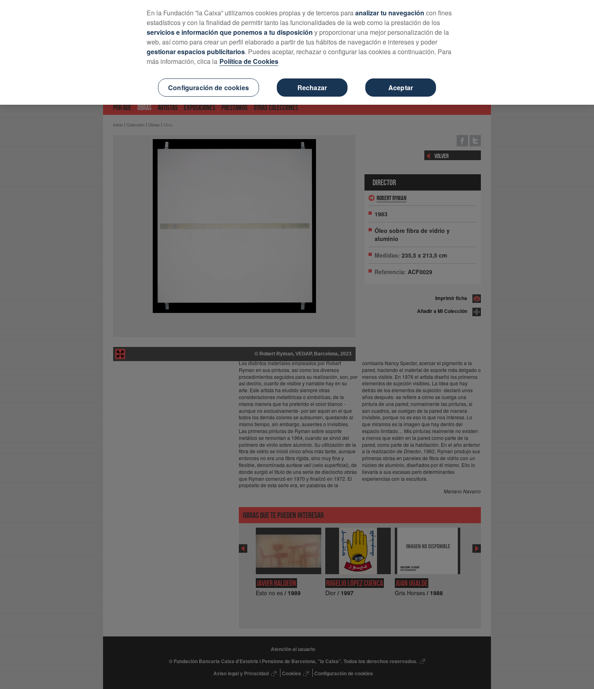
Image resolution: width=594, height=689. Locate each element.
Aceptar (400, 87)
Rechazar (312, 87)
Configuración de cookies (208, 87)
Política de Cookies (248, 61)
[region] (297, 52)
